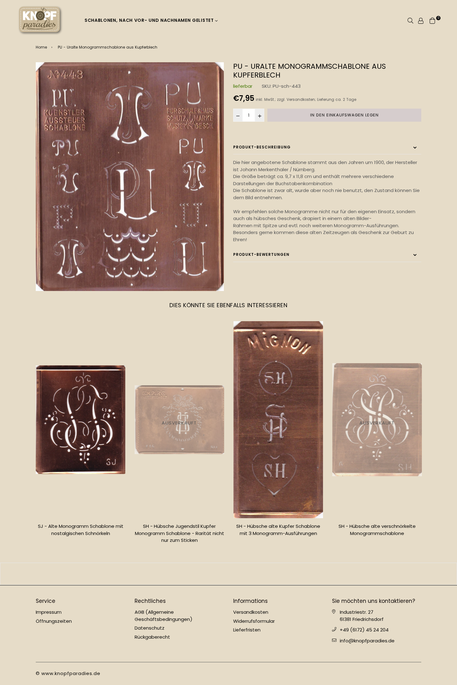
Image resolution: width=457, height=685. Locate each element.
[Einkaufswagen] (432, 20)
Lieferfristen (247, 629)
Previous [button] (31, 435)
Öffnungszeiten (54, 621)
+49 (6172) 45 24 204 (364, 629)
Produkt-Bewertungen (261, 254)
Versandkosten (301, 99)
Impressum (49, 612)
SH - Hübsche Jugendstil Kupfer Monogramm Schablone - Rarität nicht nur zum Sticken (80, 533)
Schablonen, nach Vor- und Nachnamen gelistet (150, 20)
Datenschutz (149, 628)
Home (41, 47)
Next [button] (426, 435)
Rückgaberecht (152, 637)
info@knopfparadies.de (367, 640)
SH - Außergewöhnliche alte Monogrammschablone (377, 530)
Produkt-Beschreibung (262, 147)
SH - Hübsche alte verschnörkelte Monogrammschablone (278, 530)
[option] (130, 176)
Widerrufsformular (254, 621)
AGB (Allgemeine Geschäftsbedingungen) (163, 615)
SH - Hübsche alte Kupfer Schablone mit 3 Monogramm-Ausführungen (179, 530)
